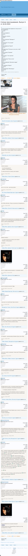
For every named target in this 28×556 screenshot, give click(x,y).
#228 (2, 273)
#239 (2, 499)
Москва (25, 94)
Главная (9, 14)
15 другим (14, 326)
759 (26, 182)
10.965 (26, 90)
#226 (2, 224)
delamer (2, 118)
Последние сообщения (12, 16)
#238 (2, 477)
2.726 (26, 214)
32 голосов (3, 50)
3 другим (16, 138)
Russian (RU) (8, 548)
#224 (2, 190)
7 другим (17, 358)
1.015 (26, 424)
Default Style (3, 548)
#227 (2, 246)
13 (14, 78)
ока (7, 155)
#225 (2, 206)
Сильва (5, 192)
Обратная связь (20, 548)
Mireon (2, 135)
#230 (2, 305)
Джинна (2, 173)
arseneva (3, 399)
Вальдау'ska (4, 307)
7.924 (26, 347)
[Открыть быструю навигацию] (26, 19)
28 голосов (3, 69)
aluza (10, 155)
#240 (2, 531)
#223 (2, 174)
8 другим (18, 399)
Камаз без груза (4, 498)
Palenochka (4, 155)
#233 (2, 356)
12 (12, 78)
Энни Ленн (13, 307)
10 (9, 78)
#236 (2, 416)
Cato (5, 326)
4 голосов (3, 63)
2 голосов (3, 30)
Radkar (3, 291)
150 (26, 485)
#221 (2, 136)
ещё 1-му (17, 208)
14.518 (26, 161)
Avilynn (2, 338)
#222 (2, 153)
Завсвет (6, 341)
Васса (2, 304)
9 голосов (3, 34)
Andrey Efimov (5, 138)
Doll (13, 291)
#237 (2, 436)
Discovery (9, 326)
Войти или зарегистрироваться (6, 0)
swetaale (11, 479)
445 (26, 297)
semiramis (7, 479)
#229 (2, 289)
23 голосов (3, 60)
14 (15, 78)
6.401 (26, 144)
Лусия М (9, 208)
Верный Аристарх (10, 192)
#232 (2, 339)
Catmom (2, 152)
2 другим (17, 192)
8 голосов (3, 53)
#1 (1, 119)
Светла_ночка (8, 438)
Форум (14, 14)
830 (26, 333)
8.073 (26, 364)
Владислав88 (4, 288)
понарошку (3, 189)
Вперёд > (18, 78)
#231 (2, 325)
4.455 (26, 127)
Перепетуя (3, 355)
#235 (2, 397)
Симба (3, 341)
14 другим (16, 479)
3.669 (26, 265)
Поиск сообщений (4, 16)
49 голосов (3, 66)
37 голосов (3, 43)
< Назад (2, 78)
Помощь (25, 548)
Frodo (13, 138)
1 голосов (3, 56)
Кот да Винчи (4, 272)
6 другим (18, 307)
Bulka (3, 326)
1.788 (26, 281)
